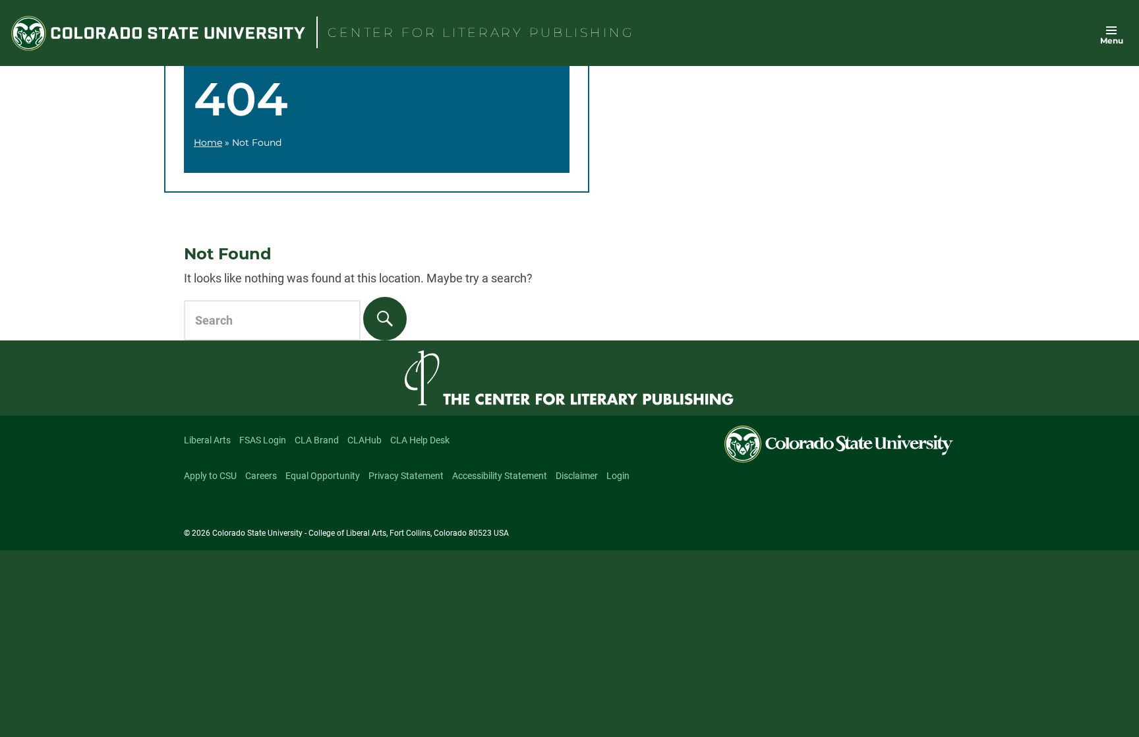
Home (208, 142)
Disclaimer (577, 475)
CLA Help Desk (420, 440)
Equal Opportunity (322, 475)
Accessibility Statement (499, 475)
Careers (261, 475)
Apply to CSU (210, 475)
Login (617, 475)
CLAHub (364, 440)
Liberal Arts (207, 440)
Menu (1111, 41)
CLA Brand (317, 440)
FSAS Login (262, 440)
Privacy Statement (406, 475)
